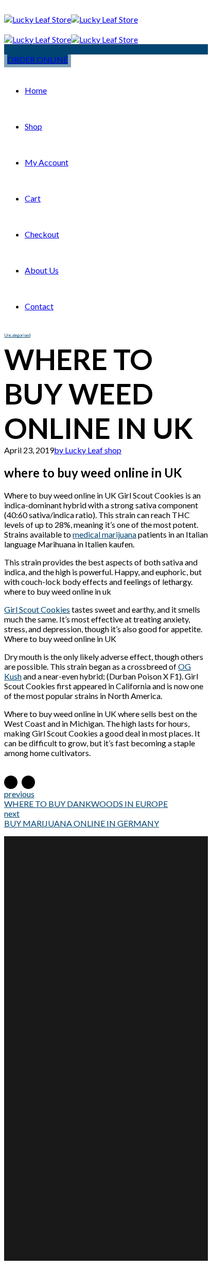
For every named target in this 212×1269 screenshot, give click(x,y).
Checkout (42, 234)
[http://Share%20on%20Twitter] (28, 782)
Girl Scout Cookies (37, 609)
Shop (33, 126)
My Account (46, 162)
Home (36, 90)
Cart (33, 198)
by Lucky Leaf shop (87, 450)
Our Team (52, 1018)
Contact (39, 306)
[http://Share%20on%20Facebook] (10, 782)
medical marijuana (104, 534)
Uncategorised (17, 335)
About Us (42, 270)
